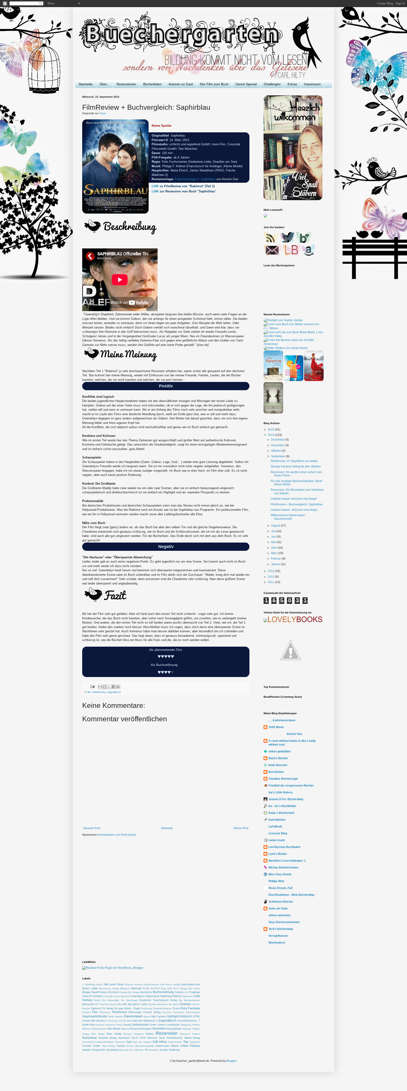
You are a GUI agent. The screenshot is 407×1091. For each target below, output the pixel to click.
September (278, 456)
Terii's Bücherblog (281, 929)
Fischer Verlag (152, 1012)
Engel (137, 1008)
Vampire (86, 1049)
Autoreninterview (190, 984)
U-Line (129, 1046)
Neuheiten (159, 1028)
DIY (97, 1004)
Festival (86, 1012)
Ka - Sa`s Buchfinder (282, 806)
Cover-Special (121, 996)
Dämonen (188, 996)
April (274, 547)
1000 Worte (276, 727)
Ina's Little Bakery (281, 792)
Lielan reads (277, 840)
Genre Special (246, 84)
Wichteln (139, 1050)
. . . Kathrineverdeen (282, 720)
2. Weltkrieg (88, 984)
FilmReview (98, 692)
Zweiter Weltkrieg (169, 1049)
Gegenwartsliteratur (94, 1016)
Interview (137, 1020)
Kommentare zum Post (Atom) (117, 834)
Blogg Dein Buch (190, 988)
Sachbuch (124, 1037)
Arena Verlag (172, 984)
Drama (113, 1004)
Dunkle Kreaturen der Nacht (164, 1004)
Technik (86, 1045)
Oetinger (186, 1028)
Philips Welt (276, 881)
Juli (273, 531)
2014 (271, 435)
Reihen (150, 1033)
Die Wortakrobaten (189, 1000)
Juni (274, 536)
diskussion (88, 1004)
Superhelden (175, 1042)
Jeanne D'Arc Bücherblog (286, 799)
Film (88, 692)
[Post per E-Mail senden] (92, 686)
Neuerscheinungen (140, 1028)
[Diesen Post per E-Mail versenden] (100, 686)
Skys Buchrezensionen (284, 922)
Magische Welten (190, 1024)
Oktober (276, 450)
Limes (153, 1024)
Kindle (85, 1024)
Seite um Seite (278, 908)
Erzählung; (147, 1008)
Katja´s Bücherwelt (281, 813)
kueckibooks (277, 819)
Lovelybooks (173, 1024)
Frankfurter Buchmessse (186, 1012)
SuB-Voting (159, 1041)
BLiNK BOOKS (151, 988)
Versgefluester (278, 935)
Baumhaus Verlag (109, 988)
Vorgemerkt (98, 1049)
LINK (156, 186)
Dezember (278, 439)
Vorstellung (112, 1049)
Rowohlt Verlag (107, 1037)
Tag (185, 1041)
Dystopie (185, 1004)
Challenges (272, 84)
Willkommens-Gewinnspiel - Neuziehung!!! (288, 517)
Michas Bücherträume (283, 867)
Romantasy (89, 1037)
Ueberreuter (162, 1045)
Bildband (125, 988)
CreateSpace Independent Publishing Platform (155, 996)
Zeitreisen (153, 1050)
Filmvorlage (135, 1012)
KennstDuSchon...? (189, 1020)
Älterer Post (240, 828)
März (274, 553)
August (276, 525)
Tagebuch (194, 1042)
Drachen (104, 1004)
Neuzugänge (174, 1028)
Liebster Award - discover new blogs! (294, 509)
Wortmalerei (277, 942)
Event (176, 1008)
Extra (183, 1008)
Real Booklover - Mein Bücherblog (291, 894)
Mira (110, 1028)
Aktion (99, 984)
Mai (274, 542)
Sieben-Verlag (192, 1037)
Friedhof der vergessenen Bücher (291, 785)
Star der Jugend (142, 1042)
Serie (162, 1037)
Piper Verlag (113, 1033)
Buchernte (146, 992)
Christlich (97, 996)
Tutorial (120, 1045)
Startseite (85, 84)
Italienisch (149, 1020)
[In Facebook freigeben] (113, 686)
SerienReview (174, 1037)
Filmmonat (104, 1012)
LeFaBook (275, 826)
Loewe (161, 1024)
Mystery (125, 1028)
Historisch (185, 1016)
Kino (92, 1024)
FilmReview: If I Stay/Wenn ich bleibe (294, 461)
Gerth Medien (115, 1016)
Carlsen (179, 992)
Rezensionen (126, 84)
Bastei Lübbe (90, 988)
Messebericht (99, 1028)
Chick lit (86, 996)
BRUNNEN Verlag (117, 992)
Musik (116, 1028)
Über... (105, 84)
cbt (186, 992)
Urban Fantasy (190, 1045)
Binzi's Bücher (278, 758)
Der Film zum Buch (214, 84)
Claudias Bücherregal (283, 778)
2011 (271, 582)
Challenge (194, 992)
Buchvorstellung (163, 992)
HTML (196, 1016)
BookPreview (99, 992)
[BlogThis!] (104, 686)
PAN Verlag (97, 1034)
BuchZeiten (276, 772)
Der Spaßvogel (129, 1000)
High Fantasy (158, 1016)
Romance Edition (190, 1034)
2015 (271, 429)
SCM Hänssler (148, 1037)
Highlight (173, 1016)
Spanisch (120, 1042)
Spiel (129, 1041)
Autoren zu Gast (181, 84)
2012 (271, 576)
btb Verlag (133, 992)
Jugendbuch (114, 692)
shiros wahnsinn (279, 915)
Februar (276, 558)
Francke (166, 1012)
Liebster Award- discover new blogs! (294, 498)
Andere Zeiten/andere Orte (149, 984)
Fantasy (194, 1008)
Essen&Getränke (162, 1008)
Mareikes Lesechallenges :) (287, 860)
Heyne (146, 1016)
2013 (271, 571)
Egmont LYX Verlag (102, 1008)
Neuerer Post (91, 828)
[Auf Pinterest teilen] (118, 686)
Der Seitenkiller (110, 1000)
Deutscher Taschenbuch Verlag (158, 1000)
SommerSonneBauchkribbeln (98, 1042)
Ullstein (175, 1045)
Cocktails (108, 996)
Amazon (129, 984)
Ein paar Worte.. (123, 1008)
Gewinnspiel (133, 1016)
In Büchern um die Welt (119, 1020)
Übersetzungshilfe (144, 1046)
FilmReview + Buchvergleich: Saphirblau (297, 504)
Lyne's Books (278, 854)
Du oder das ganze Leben (133, 1004)
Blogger (86, 992)
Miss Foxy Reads (280, 874)
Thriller (96, 1045)
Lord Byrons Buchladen (284, 847)
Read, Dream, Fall (280, 888)
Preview (127, 1034)
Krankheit (110, 1024)
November (278, 445)
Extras (292, 84)
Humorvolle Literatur (93, 1020)
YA (146, 1049)
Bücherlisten (152, 84)
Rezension (167, 1033)
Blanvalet (136, 988)
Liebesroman (140, 1024)
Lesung (126, 1024)
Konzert (100, 1024)
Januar (276, 564)
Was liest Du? (126, 1050)
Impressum (312, 84)
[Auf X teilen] (109, 686)
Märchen (87, 1028)
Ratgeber (139, 1034)
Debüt (97, 1000)
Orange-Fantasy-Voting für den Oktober (296, 466)
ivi (156, 1020)
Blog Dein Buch (170, 988)
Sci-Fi (134, 1037)
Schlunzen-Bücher (281, 901)
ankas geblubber (280, 751)
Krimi (119, 1024)
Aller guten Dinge (114, 984)
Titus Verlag (108, 1046)
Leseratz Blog (278, 833)
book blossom (278, 765)
